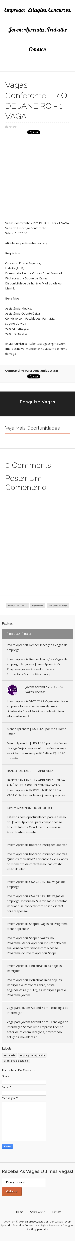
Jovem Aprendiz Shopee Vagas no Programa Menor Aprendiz (37, 926)
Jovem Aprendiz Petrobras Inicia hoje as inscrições (34, 968)
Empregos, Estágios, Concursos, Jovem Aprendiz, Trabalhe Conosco (37, 29)
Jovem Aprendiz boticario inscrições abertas (37, 845)
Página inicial (37, 605)
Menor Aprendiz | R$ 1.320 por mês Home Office (36, 731)
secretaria (9, 1055)
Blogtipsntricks (39, 1229)
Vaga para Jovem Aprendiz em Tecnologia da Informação (37, 1010)
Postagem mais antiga (58, 605)
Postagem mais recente (17, 605)
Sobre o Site (37, 1212)
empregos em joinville (32, 1055)
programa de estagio (16, 1060)
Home (19, 1212)
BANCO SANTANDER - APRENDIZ (30, 771)
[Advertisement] (37, 181)
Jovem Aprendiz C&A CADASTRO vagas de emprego (36, 884)
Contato (56, 1212)
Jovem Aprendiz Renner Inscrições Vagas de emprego (37, 647)
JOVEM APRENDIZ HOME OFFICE (30, 808)
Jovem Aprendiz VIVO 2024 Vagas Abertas (44, 689)
